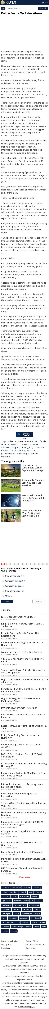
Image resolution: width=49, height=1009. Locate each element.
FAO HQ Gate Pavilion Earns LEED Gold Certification (21, 755)
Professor (6, 896)
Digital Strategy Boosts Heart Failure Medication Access (20, 699)
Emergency (27, 447)
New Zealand (36, 918)
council (26, 901)
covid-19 (39, 901)
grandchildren (8, 453)
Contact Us (30, 944)
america (28, 927)
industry (37, 909)
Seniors (34, 453)
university (27, 888)
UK (33, 901)
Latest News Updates (10, 941)
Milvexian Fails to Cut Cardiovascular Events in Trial (24, 860)
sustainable (24, 918)
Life (3, 8)
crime (4, 918)
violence (34, 444)
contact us (41, 1003)
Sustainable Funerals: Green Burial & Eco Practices (33, 483)
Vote (7, 602)
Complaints (30, 948)
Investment (6, 909)
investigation (7, 914)
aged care (31, 450)
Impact (37, 927)
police (10, 441)
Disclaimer (5, 948)
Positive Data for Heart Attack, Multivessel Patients (23, 716)
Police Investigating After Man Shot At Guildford (21, 746)
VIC (36, 441)
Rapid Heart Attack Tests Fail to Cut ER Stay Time (24, 727)
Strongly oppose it (14, 591)
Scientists (26, 922)
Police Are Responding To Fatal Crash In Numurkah (22, 644)
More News (24, 877)
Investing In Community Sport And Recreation (19, 795)
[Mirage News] (8, 2)
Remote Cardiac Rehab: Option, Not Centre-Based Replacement (24, 690)
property (16, 447)
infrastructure (34, 905)
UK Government (8, 922)
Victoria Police (18, 450)
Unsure (8, 596)
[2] (11, 989)
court (44, 927)
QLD (18, 922)
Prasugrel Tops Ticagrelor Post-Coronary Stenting (22, 832)
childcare (39, 447)
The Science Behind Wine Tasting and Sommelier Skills (32, 513)
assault (14, 444)
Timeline (5, 609)
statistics (24, 444)
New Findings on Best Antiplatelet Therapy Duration (23, 814)
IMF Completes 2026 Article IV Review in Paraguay (22, 869)
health (15, 896)
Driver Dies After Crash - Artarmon (19, 707)
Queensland (7, 901)
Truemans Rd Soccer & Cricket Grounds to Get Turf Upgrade (23, 671)
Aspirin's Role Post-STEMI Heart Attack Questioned (21, 844)
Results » (38, 602)
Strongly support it (14, 576)
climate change (17, 927)
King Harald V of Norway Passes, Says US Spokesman (22, 625)
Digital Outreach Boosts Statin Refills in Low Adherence (24, 681)
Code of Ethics (32, 941)
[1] (9, 989)
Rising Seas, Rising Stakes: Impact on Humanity (20, 736)
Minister (35, 896)
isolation (5, 456)
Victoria (19, 441)
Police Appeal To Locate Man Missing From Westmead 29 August (23, 774)
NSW (31, 892)
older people (23, 453)
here (3, 429)
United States (27, 914)
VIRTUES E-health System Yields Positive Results (22, 660)
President (6, 927)
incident (14, 931)
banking (5, 450)
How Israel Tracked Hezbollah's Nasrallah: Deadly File (33, 498)
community (37, 888)
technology (27, 909)
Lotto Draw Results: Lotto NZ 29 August (22, 852)
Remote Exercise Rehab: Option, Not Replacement (20, 634)
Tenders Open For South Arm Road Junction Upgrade (24, 804)
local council (7, 905)
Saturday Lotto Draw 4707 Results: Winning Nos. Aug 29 (24, 765)
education (16, 909)
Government (16, 888)
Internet (5, 931)
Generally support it (15, 581)
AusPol (17, 914)
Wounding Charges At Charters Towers (21, 652)
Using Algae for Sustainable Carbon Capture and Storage (32, 468)
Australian (13, 892)
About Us (40, 944)
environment (24, 896)
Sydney (42, 922)
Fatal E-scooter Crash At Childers (18, 616)
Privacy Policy (7, 944)
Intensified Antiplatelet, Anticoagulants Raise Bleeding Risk (22, 785)
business (17, 901)
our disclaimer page (26, 1006)
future (34, 922)
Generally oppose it (14, 586)
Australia (28, 441)
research (23, 892)
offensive (5, 447)
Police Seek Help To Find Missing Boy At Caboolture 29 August (22, 823)
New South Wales (20, 905)
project (37, 914)
